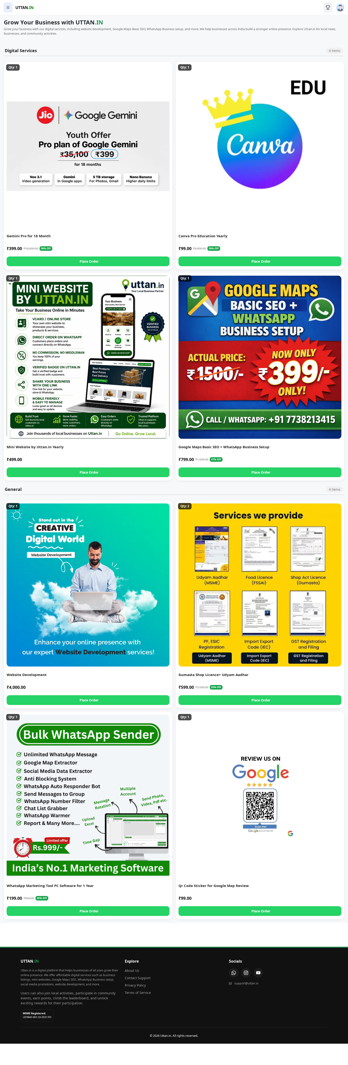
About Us (132, 970)
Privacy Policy (135, 985)
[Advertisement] (174, 934)
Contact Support (138, 978)
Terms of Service (138, 992)
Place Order (89, 261)
